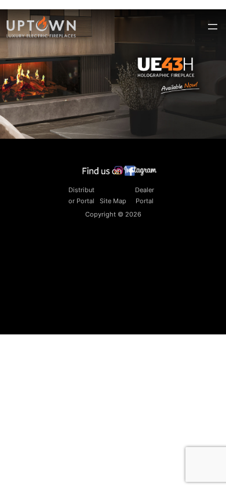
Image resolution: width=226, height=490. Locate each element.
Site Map (113, 201)
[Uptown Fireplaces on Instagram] (136, 174)
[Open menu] (213, 27)
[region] (113, 74)
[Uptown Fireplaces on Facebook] (108, 174)
